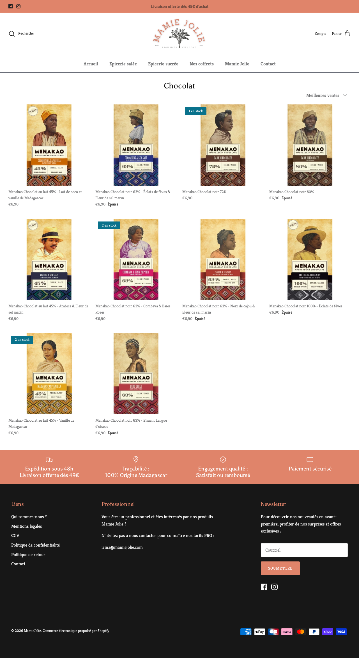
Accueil (91, 64)
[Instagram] (18, 6)
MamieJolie (32, 630)
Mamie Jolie (237, 64)
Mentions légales (26, 526)
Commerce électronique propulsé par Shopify (76, 630)
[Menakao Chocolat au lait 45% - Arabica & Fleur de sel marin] (49, 259)
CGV (15, 535)
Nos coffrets (202, 64)
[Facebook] (10, 6)
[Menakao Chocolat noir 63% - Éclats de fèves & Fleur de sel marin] (136, 145)
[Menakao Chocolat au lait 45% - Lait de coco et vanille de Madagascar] (49, 145)
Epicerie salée (123, 64)
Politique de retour (28, 555)
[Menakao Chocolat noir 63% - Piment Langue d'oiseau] (136, 373)
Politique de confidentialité (35, 545)
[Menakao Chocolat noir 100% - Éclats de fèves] (310, 259)
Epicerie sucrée (163, 64)
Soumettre (280, 568)
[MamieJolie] (179, 33)
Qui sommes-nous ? (29, 517)
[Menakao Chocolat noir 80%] (310, 145)
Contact (268, 64)
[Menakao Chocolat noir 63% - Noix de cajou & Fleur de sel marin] (223, 259)
